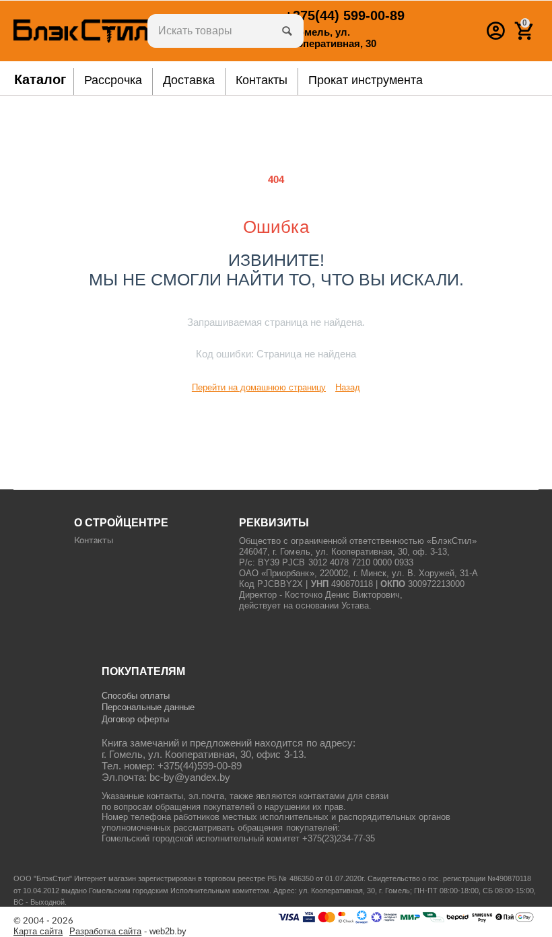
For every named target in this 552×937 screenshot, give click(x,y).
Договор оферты (135, 719)
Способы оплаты (136, 696)
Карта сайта (38, 931)
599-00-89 (345, 15)
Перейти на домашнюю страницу (259, 387)
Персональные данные (148, 707)
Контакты (93, 540)
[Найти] (286, 31)
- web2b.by (127, 931)
